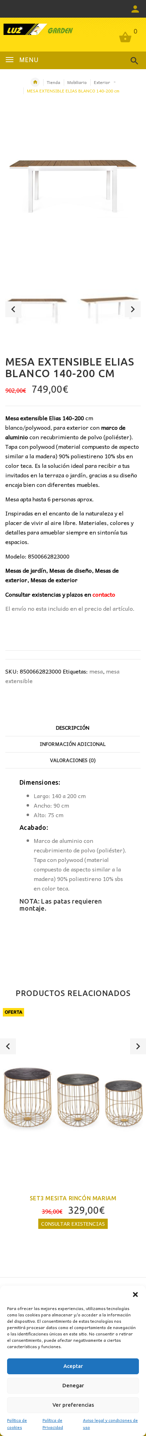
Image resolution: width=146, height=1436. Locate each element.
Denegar (73, 1385)
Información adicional (73, 744)
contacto (103, 594)
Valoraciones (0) (73, 760)
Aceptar (73, 1366)
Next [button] (133, 309)
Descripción (72, 727)
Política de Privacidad (53, 1424)
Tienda (53, 82)
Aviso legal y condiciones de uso (110, 1424)
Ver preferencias (73, 1405)
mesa (96, 671)
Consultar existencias (73, 1223)
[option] (37, 310)
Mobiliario (77, 82)
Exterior (102, 82)
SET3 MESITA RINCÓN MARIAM (73, 1198)
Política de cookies (17, 1424)
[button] (135, 1294)
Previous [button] (13, 309)
